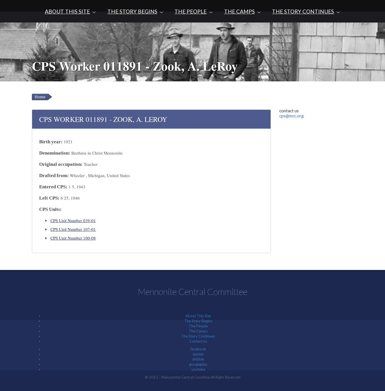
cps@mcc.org (291, 115)
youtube (198, 369)
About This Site (67, 11)
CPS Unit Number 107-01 (73, 229)
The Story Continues (303, 11)
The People (190, 11)
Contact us (198, 341)
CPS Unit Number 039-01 (73, 220)
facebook (198, 349)
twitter (198, 354)
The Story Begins (132, 11)
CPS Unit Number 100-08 (73, 238)
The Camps (239, 11)
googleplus (198, 364)
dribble (198, 359)
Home (40, 97)
